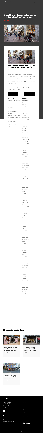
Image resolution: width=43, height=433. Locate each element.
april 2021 (24, 224)
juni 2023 (24, 172)
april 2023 (24, 176)
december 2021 (25, 206)
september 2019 (25, 265)
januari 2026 (24, 115)
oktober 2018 (25, 287)
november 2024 (25, 139)
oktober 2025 (25, 121)
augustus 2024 (25, 145)
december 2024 (25, 137)
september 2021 (25, 213)
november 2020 (25, 235)
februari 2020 (25, 254)
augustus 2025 (25, 126)
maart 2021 (24, 226)
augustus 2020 (25, 241)
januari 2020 (24, 256)
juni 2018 (24, 293)
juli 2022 (24, 193)
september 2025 (25, 124)
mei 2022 (24, 198)
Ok (21, 431)
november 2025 (25, 119)
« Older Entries (5, 391)
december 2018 (25, 285)
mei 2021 (24, 221)
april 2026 (24, 108)
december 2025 (25, 117)
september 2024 (25, 143)
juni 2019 (24, 272)
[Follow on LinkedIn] (4, 411)
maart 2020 (24, 252)
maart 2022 (24, 200)
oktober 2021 (25, 211)
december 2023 (25, 158)
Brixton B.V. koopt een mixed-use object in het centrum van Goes (14, 117)
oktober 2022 (25, 187)
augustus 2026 (25, 100)
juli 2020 (24, 243)
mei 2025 (24, 130)
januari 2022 (24, 204)
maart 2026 (24, 111)
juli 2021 (23, 217)
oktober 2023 (25, 163)
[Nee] (41, 430)
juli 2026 (24, 102)
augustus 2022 (25, 191)
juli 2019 (24, 269)
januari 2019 (24, 282)
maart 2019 (24, 278)
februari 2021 (25, 228)
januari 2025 (24, 135)
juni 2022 (24, 195)
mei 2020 (24, 248)
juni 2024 (24, 150)
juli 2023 (24, 169)
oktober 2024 (25, 141)
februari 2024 (25, 154)
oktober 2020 (25, 237)
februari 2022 (25, 202)
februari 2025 (25, 132)
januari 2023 (24, 180)
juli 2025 (24, 128)
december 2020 (25, 232)
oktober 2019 (25, 263)
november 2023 (25, 161)
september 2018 (25, 289)
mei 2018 (24, 295)
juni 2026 (24, 104)
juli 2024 (24, 148)
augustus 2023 (25, 167)
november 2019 (25, 261)
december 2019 (25, 258)
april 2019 (24, 276)
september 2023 (25, 165)
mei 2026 (24, 106)
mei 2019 (24, 274)
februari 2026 (25, 113)
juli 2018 (24, 291)
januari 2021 (24, 230)
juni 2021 (24, 219)
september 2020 (25, 239)
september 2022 (25, 189)
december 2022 (25, 182)
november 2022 (25, 185)
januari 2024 (24, 156)
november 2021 (25, 208)
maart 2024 (24, 152)
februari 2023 (25, 178)
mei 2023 (24, 174)
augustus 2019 (25, 267)
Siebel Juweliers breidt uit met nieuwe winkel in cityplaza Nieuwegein (14, 106)
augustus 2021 (25, 215)
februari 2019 (25, 280)
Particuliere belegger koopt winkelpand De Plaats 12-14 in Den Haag (14, 111)
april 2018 (24, 298)
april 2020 (24, 250)
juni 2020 (24, 245)
